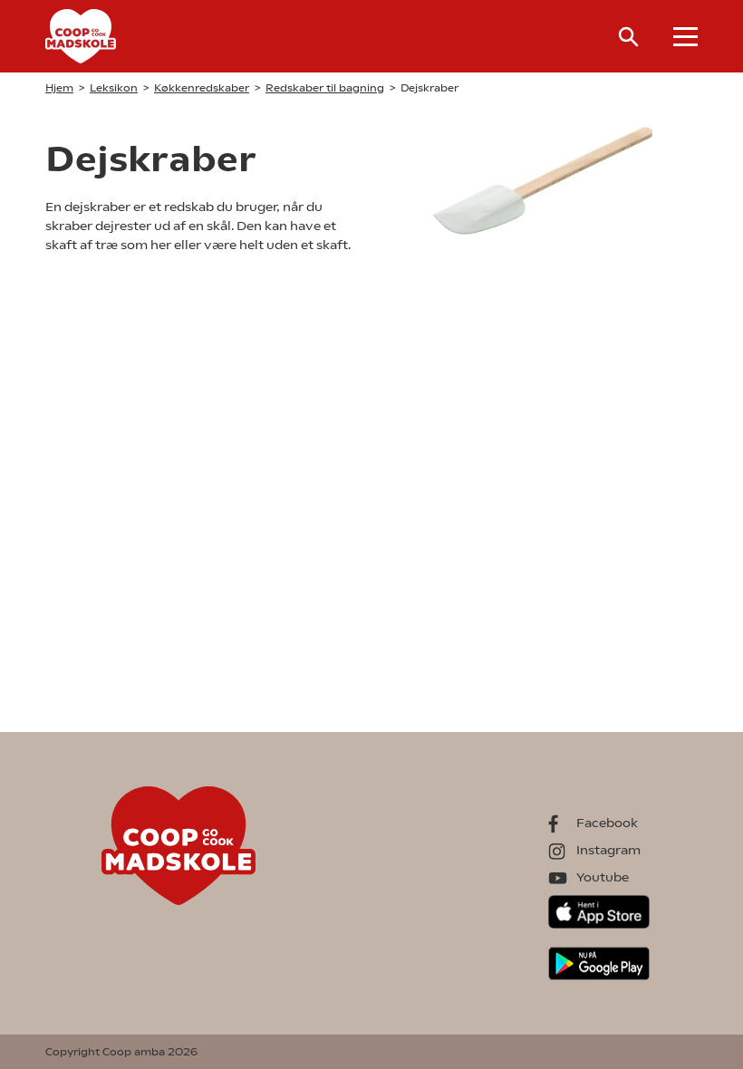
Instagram (608, 850)
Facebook (607, 822)
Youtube (602, 877)
